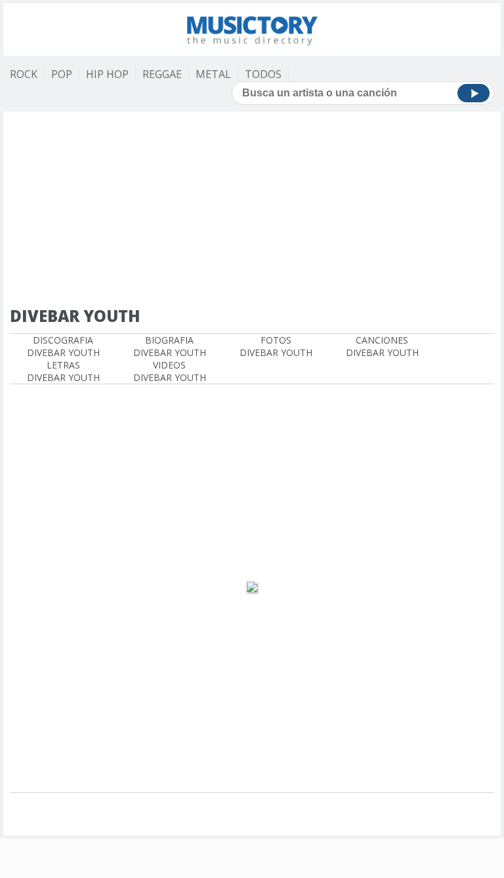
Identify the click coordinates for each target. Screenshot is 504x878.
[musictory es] (252, 28)
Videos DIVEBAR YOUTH (169, 371)
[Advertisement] (257, 210)
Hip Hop (107, 74)
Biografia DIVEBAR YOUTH (169, 346)
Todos (263, 74)
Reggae (162, 74)
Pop (61, 74)
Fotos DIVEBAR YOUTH (276, 346)
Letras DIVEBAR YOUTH (63, 371)
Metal (213, 74)
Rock (23, 74)
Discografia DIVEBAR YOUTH (63, 346)
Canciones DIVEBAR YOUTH (382, 346)
